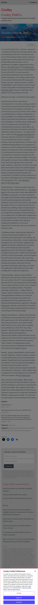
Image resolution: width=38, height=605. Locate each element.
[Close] (35, 571)
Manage (19, 593)
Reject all (19, 597)
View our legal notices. (13, 589)
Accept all (19, 602)
